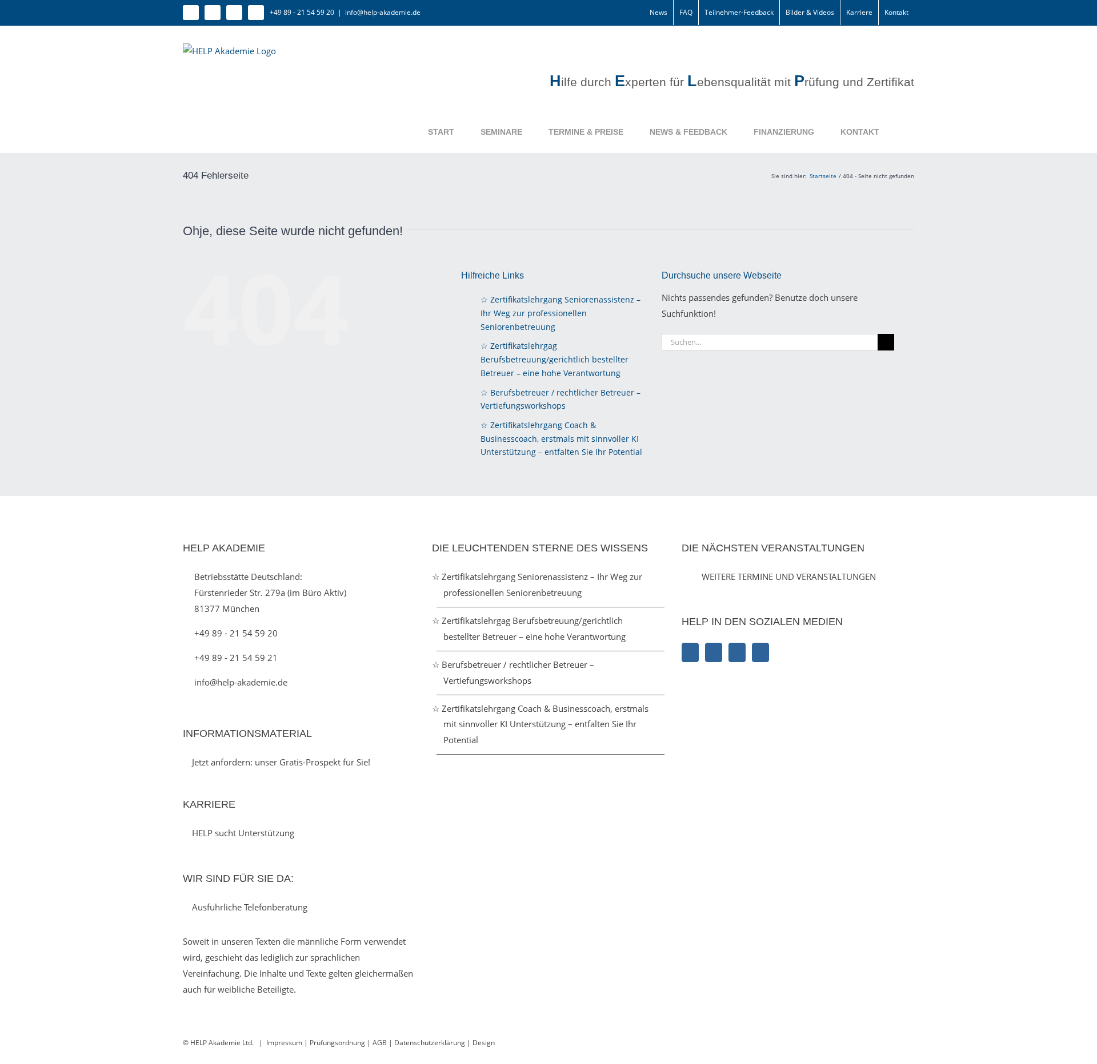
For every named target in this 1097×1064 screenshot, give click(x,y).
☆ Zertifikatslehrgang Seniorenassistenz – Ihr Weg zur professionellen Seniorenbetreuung (560, 313)
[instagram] (213, 12)
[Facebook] (690, 652)
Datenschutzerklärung (430, 1042)
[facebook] (191, 12)
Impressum (284, 1042)
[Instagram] (713, 652)
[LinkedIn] (737, 652)
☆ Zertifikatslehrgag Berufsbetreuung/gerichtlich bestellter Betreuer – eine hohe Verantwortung (554, 359)
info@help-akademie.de (383, 12)
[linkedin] (234, 12)
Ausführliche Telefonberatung (248, 907)
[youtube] (256, 12)
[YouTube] (760, 652)
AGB (380, 1042)
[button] (897, 131)
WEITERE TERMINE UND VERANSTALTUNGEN (789, 576)
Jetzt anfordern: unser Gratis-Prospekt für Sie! (280, 762)
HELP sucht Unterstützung (242, 833)
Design (484, 1042)
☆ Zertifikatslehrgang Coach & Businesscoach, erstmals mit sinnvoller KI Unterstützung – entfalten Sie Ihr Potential (561, 439)
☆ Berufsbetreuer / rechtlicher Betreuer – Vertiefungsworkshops (518, 672)
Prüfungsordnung (337, 1042)
